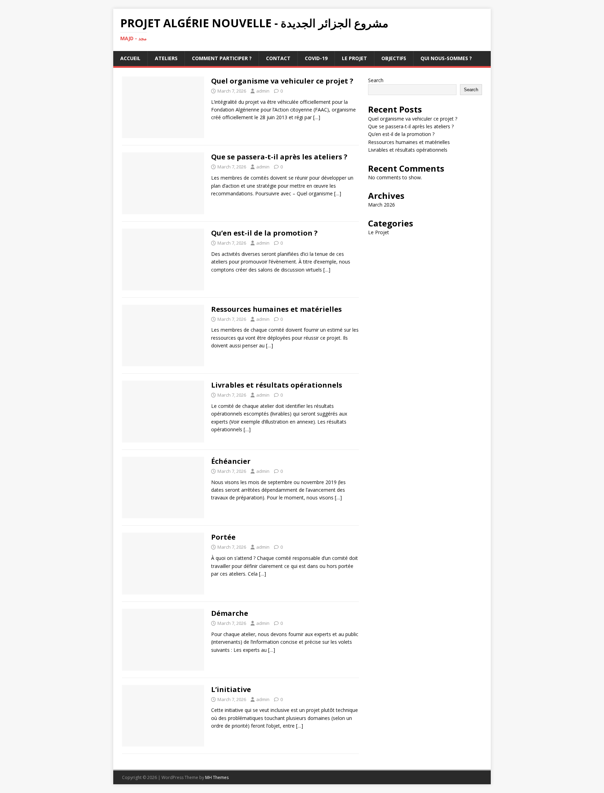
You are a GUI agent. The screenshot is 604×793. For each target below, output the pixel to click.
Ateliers (166, 58)
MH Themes (217, 777)
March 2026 (381, 204)
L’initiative (231, 689)
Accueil (130, 58)
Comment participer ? (222, 58)
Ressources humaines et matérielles (276, 309)
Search (375, 80)
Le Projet (354, 58)
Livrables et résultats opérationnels (276, 385)
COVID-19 (316, 58)
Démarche (229, 613)
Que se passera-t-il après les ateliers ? (279, 156)
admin (262, 91)
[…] (316, 117)
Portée (223, 537)
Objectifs (393, 58)
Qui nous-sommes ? (446, 58)
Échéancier (231, 461)
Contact (278, 58)
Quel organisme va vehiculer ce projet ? (282, 81)
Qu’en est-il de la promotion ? (264, 233)
